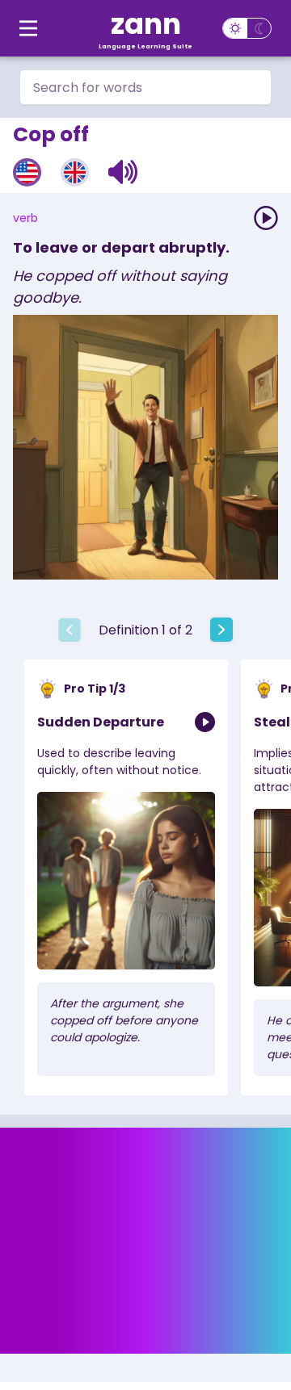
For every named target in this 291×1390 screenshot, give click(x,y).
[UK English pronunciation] (75, 172)
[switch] (247, 28)
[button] (123, 172)
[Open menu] (28, 28)
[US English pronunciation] (27, 172)
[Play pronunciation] (266, 218)
